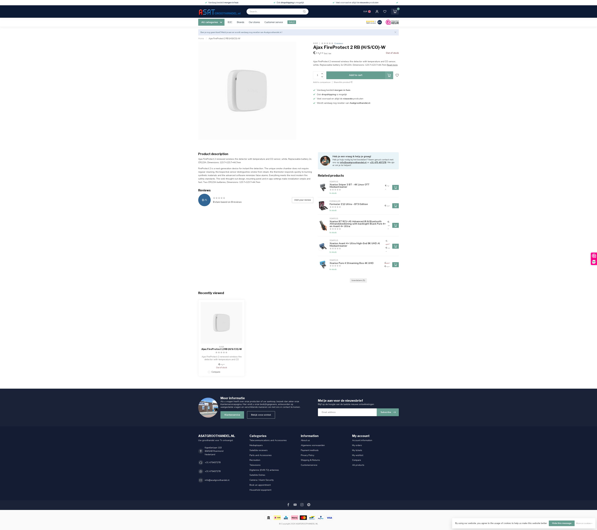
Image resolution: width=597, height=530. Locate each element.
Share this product (342, 82)
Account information (362, 440)
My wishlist (357, 455)
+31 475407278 (212, 462)
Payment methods (310, 450)
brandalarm (358, 280)
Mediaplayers (256, 445)
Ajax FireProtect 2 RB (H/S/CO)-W (224, 38)
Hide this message (561, 523)
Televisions (255, 465)
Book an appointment (260, 485)
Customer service (273, 22)
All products (358, 465)
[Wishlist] (384, 11)
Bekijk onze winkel (261, 414)
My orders (357, 445)
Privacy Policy (307, 455)
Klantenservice (232, 414)
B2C (230, 22)
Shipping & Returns (310, 460)
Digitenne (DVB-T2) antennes (264, 470)
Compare (215, 372)
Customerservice (309, 465)
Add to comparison (322, 82)
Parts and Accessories (261, 455)
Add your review (302, 200)
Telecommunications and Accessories (268, 440)
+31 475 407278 (378, 162)
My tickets (357, 450)
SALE (292, 22)
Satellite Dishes (257, 475)
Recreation (255, 460)
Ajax (315, 43)
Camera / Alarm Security (262, 480)
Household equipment (260, 489)
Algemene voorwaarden (313, 445)
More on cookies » (584, 523)
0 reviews (338, 43)
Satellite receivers (259, 450)
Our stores (254, 22)
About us (305, 440)
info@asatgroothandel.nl (353, 162)
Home (201, 38)
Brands (240, 22)
